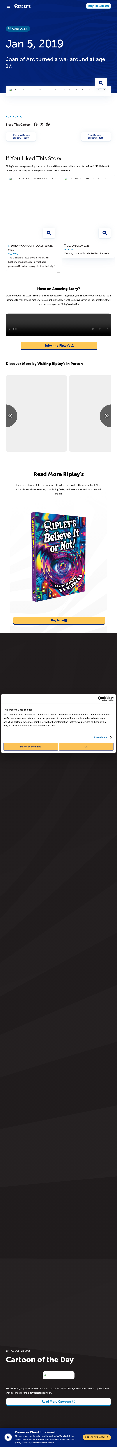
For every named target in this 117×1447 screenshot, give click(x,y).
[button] (101, 83)
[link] (98, 6)
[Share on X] (42, 125)
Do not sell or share (30, 746)
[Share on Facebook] (35, 125)
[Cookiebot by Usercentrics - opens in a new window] (100, 698)
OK (86, 746)
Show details (100, 737)
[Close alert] (114, 1431)
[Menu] (8, 6)
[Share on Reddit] (48, 125)
